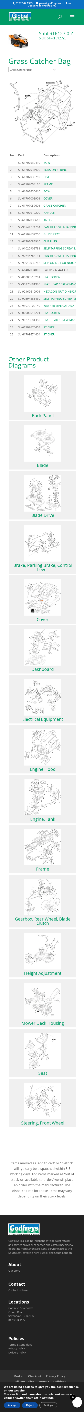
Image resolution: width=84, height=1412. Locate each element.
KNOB (47, 220)
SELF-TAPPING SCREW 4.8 (60, 248)
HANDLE (49, 213)
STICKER (49, 327)
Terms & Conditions (20, 1344)
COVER (48, 198)
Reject (30, 1405)
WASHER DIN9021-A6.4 (58, 306)
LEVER (47, 177)
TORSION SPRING (55, 170)
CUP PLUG (50, 241)
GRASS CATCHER (54, 205)
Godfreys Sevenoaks (20, 1308)
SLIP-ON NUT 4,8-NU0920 (60, 263)
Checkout (34, 1376)
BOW (46, 163)
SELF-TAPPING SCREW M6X (61, 298)
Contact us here (18, 1290)
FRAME (48, 184)
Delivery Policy (17, 1352)
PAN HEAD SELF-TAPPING (60, 227)
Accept (12, 1405)
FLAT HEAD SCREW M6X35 (60, 284)
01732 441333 (58, 270)
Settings (48, 1405)
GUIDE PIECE (51, 234)
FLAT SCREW (51, 277)
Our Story (14, 1270)
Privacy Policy (16, 1348)
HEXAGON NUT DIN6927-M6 (62, 291)
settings (48, 1397)
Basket (19, 1376)
